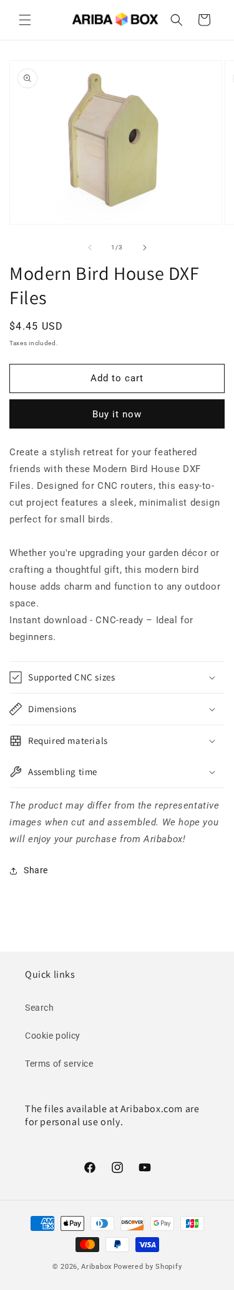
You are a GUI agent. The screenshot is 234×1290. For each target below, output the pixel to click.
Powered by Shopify (148, 1267)
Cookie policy (52, 1036)
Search (39, 1008)
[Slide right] (144, 247)
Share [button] (36, 870)
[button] (25, 20)
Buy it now (117, 414)
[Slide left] (90, 247)
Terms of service (59, 1064)
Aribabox (96, 1267)
